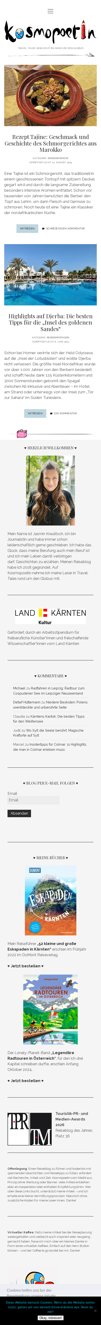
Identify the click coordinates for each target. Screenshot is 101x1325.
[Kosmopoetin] (50, 40)
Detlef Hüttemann (26, 702)
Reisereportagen (58, 337)
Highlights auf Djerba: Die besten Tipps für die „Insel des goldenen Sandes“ (50, 322)
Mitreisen (29, 230)
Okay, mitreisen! (50, 1318)
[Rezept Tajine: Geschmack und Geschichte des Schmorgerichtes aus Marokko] (50, 95)
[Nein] (95, 1310)
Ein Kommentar (65, 413)
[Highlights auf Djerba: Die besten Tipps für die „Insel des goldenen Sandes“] (50, 274)
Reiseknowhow (58, 158)
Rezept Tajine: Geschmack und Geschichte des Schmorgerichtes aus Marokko (51, 143)
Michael (19, 688)
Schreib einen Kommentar (65, 228)
